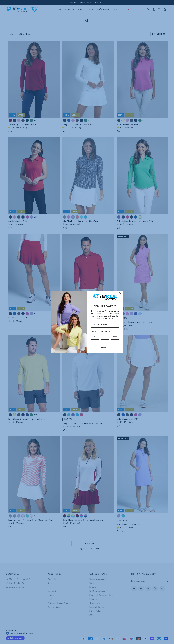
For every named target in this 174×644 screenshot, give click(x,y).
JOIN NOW (105, 348)
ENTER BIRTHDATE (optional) (101, 331)
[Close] (120, 293)
